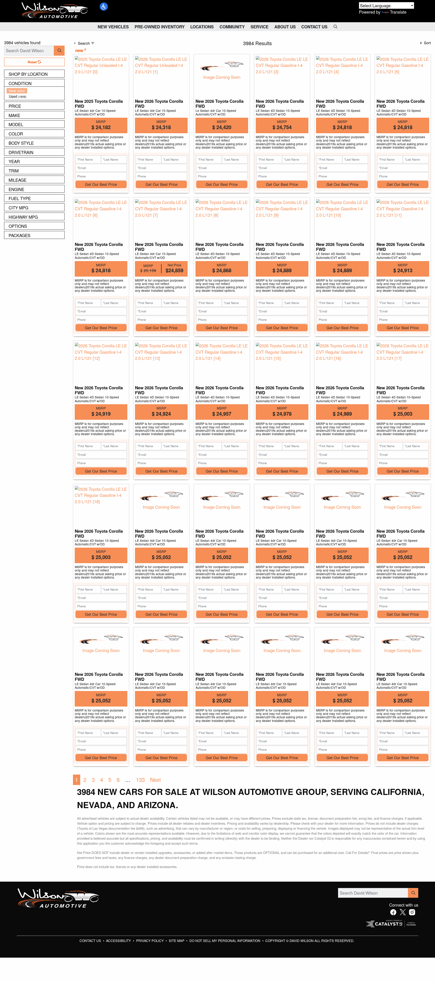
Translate (398, 12)
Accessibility (119, 940)
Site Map (177, 940)
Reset (33, 61)
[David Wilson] (55, 10)
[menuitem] (36, 90)
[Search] (59, 50)
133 (140, 779)
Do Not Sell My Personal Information (225, 940)
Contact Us (91, 940)
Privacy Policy (150, 940)
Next (155, 779)
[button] (103, 6)
